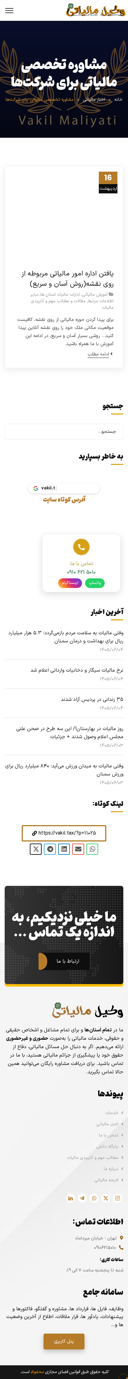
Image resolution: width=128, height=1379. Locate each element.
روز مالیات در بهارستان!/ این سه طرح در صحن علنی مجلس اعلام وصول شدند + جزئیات (69, 733)
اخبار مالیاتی (94, 99)
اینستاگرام (70, 583)
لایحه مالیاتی (106, 1180)
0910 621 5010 (81, 572)
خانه (118, 99)
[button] (64, 833)
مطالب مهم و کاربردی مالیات (92, 1158)
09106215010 (105, 1248)
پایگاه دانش (107, 1146)
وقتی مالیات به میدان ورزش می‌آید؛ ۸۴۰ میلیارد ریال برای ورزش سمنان (64, 770)
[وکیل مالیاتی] (96, 10)
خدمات (111, 1113)
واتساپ (95, 583)
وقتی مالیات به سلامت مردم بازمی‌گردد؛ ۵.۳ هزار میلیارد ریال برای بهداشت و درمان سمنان (65, 637)
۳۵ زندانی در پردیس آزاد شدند (92, 699)
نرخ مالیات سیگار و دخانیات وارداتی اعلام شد (76, 670)
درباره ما (111, 1169)
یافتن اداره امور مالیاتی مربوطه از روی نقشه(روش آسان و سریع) (67, 279)
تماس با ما (108, 1135)
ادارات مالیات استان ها (60, 294)
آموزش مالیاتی (94, 294)
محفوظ (37, 1372)
